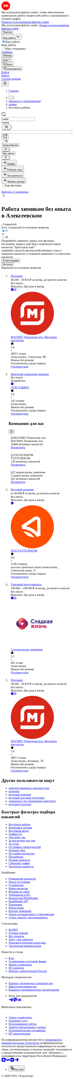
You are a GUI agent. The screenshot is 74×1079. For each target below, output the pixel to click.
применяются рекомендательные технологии (31, 1041)
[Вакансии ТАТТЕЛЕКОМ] (40, 527)
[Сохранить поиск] (5, 137)
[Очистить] (6, 127)
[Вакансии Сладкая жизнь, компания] (40, 624)
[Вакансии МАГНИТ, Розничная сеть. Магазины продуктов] (40, 314)
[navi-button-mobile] (5, 83)
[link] (7, 64)
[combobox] (18, 119)
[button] (5, 72)
